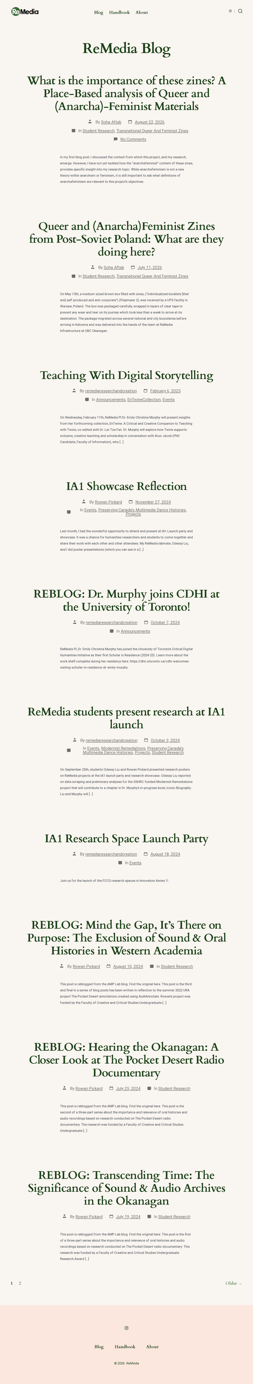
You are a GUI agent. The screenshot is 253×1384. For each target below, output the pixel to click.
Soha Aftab (111, 122)
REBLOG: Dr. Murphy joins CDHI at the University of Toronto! (126, 600)
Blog (98, 12)
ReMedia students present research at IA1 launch (127, 718)
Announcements (111, 399)
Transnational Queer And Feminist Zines (152, 130)
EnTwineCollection (144, 399)
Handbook (119, 12)
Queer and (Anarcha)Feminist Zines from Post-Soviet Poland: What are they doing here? (126, 239)
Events (168, 399)
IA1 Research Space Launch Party (127, 838)
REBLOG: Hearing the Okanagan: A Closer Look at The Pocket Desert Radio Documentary (126, 1060)
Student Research (99, 130)
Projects (133, 514)
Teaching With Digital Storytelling (126, 375)
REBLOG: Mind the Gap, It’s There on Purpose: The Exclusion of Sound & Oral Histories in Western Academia (126, 938)
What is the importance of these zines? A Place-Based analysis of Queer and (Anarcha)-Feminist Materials (126, 93)
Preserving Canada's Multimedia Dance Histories (142, 510)
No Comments (133, 139)
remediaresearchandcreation (111, 390)
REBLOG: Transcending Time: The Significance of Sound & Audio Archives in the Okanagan (126, 1188)
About (142, 12)
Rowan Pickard (108, 502)
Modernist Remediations (123, 748)
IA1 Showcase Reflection (126, 486)
